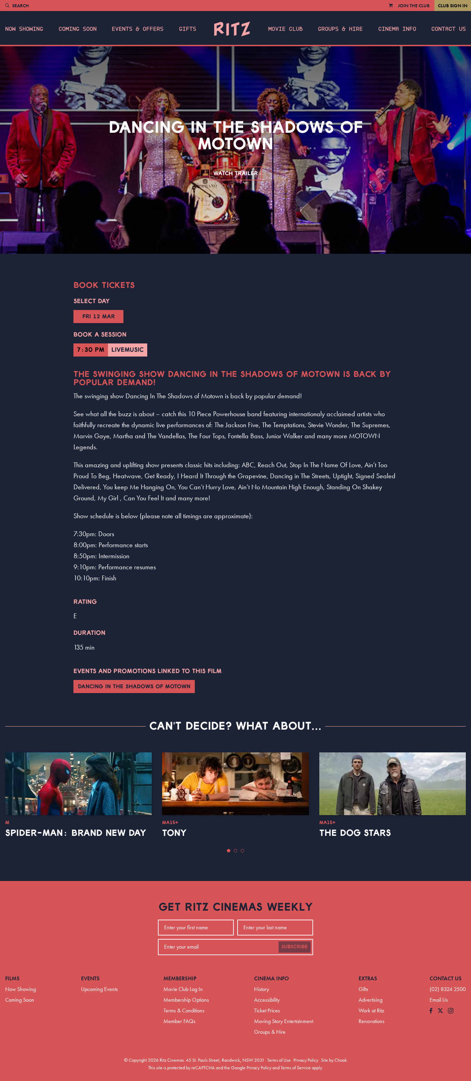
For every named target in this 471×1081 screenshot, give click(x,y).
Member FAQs (179, 1021)
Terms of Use (279, 1060)
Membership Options (186, 999)
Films (12, 978)
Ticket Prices (267, 1010)
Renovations (371, 1021)
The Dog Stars (355, 833)
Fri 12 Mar (98, 316)
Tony (174, 833)
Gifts (187, 29)
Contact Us (448, 29)
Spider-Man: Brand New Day (75, 833)
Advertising (370, 999)
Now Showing (24, 29)
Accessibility (267, 999)
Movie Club (285, 29)
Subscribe (294, 946)
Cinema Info (397, 29)
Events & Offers (137, 29)
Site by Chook (334, 1060)
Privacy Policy (305, 1060)
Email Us (439, 999)
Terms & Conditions (183, 1010)
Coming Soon (78, 29)
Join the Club (414, 5)
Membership (180, 978)
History (261, 989)
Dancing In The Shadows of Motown (134, 686)
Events (90, 978)
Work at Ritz (371, 1010)
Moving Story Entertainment (283, 1021)
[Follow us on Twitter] (440, 1011)
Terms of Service (296, 1067)
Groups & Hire (340, 29)
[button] (228, 850)
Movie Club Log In (183, 989)
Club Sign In (453, 5)
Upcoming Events (99, 989)
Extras (368, 978)
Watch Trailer (235, 173)
